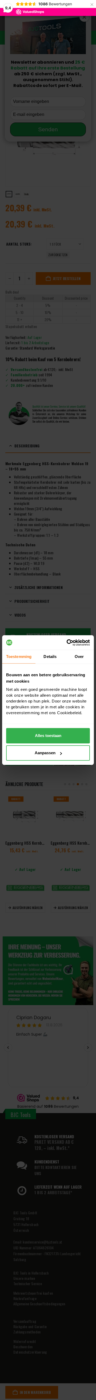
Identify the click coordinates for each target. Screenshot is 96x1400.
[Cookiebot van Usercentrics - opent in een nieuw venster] (68, 642)
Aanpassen (45, 753)
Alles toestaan (48, 735)
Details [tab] (50, 656)
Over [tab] (79, 656)
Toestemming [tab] (18, 656)
